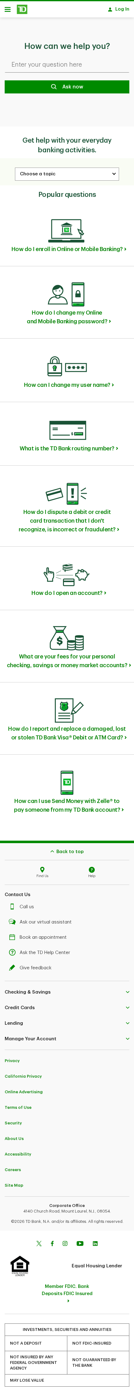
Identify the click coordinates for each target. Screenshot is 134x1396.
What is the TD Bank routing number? (67, 448)
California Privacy (23, 1076)
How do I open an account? (67, 593)
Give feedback (35, 968)
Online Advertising (24, 1092)
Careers (13, 1170)
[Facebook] (52, 1244)
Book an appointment (43, 937)
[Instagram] (65, 1244)
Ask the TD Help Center (45, 952)
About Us (14, 1139)
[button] (67, 992)
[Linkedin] (95, 1244)
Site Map (14, 1185)
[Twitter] (38, 1244)
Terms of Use (18, 1107)
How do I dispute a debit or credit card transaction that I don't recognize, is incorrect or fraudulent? (67, 520)
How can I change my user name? (67, 385)
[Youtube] (80, 1244)
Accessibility (18, 1154)
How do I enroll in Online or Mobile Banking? (67, 249)
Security (13, 1123)
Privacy (12, 1061)
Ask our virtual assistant (46, 922)
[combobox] (67, 174)
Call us (27, 907)
